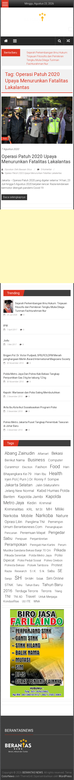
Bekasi (57, 453)
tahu (19, 585)
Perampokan (16, 544)
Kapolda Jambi (30, 497)
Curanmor (12, 467)
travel (31, 596)
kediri (31, 503)
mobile (27, 515)
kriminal (45, 503)
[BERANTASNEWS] (18, 745)
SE (60, 570)
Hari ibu (40, 474)
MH (49, 509)
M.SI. (39, 509)
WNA (37, 601)
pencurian (11, 533)
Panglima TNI (35, 522)
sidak (39, 578)
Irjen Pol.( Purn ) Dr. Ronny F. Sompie (32, 479)
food (55, 466)
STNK (9, 585)
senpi (8, 578)
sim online (55, 578)
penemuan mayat (32, 533)
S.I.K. (33, 571)
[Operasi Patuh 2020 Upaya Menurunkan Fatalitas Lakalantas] (37, 120)
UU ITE (26, 601)
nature (62, 515)
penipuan (21, 538)
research (21, 571)
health (55, 473)
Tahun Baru (32, 585)
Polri (5, 138)
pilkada (60, 550)
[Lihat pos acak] (68, 41)
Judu (6, 340)
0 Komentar (46, 169)
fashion (41, 467)
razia (8, 571)
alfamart (43, 453)
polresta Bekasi (14, 565)
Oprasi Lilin (13, 522)
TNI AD (18, 596)
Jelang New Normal (19, 491)
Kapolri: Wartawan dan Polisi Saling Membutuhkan (31, 392)
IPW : (6, 325)
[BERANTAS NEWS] (5, 40)
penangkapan (54, 527)
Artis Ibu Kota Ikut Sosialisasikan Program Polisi (30, 407)
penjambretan (39, 538)
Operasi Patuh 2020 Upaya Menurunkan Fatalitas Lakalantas (35, 159)
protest (56, 565)
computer (55, 460)
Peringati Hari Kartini (42, 545)
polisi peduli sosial (29, 560)
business (36, 459)
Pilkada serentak (15, 555)
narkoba (44, 515)
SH (18, 578)
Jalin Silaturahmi (47, 485)
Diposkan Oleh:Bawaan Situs (18, 169)
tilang (58, 591)
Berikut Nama (15, 460)
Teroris (46, 591)
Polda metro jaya (40, 555)
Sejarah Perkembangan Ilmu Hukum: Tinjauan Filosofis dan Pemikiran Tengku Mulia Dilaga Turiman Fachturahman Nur (41, 307)
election (27, 467)
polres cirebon (53, 560)
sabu (51, 571)
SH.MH (29, 578)
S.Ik (42, 571)
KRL (30, 509)
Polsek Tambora (37, 565)
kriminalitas (14, 509)
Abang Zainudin (20, 453)
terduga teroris (26, 591)
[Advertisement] (37, 246)
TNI (8, 596)
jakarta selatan (19, 485)
